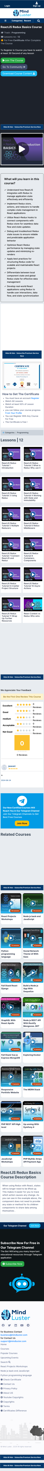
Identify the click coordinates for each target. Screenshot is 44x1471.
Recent (27, 20)
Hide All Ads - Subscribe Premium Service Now (22, 127)
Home (4, 1344)
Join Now (35, 1225)
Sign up (36, 6)
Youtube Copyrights (13, 1397)
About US (8, 1393)
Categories (16, 20)
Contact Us (9, 1384)
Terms (6, 1406)
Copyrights (8, 1402)
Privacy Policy (10, 1388)
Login (7, 6)
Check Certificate (12, 1379)
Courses (5, 1349)
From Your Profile (13, 413)
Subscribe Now (13, 1264)
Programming (22, 432)
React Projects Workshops (14, 1366)
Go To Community (13, 67)
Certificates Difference (15, 1410)
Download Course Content (18, 73)
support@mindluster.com (13, 1341)
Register (35, 398)
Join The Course (14, 60)
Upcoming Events (9, 1357)
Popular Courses (9, 1353)
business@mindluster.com (14, 1335)
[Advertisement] (22, 101)
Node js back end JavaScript (15, 1371)
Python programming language (16, 1375)
